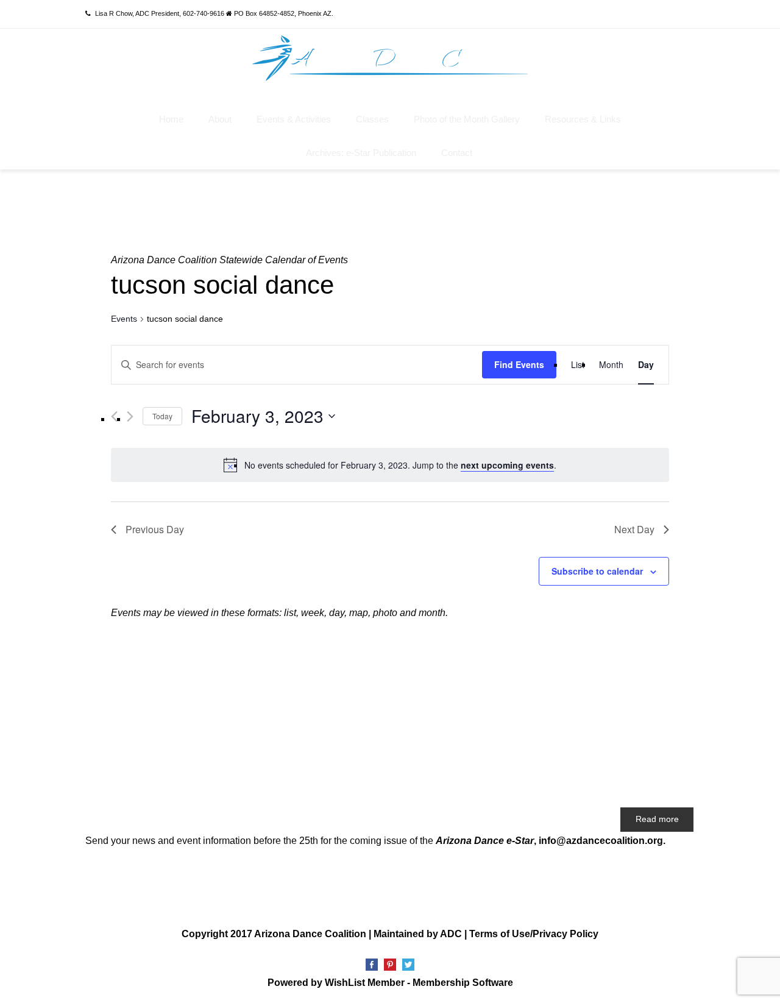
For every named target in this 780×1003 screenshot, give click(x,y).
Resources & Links (583, 119)
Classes (372, 119)
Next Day (634, 529)
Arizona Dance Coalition (310, 934)
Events (124, 319)
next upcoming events (507, 465)
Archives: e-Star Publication (361, 152)
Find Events (519, 364)
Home (171, 119)
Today (162, 416)
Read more (657, 819)
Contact (456, 152)
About (220, 119)
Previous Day (155, 529)
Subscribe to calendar (597, 571)
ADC (451, 934)
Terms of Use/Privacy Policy (533, 934)
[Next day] (130, 416)
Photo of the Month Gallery (467, 119)
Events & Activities (294, 119)
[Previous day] (114, 416)
